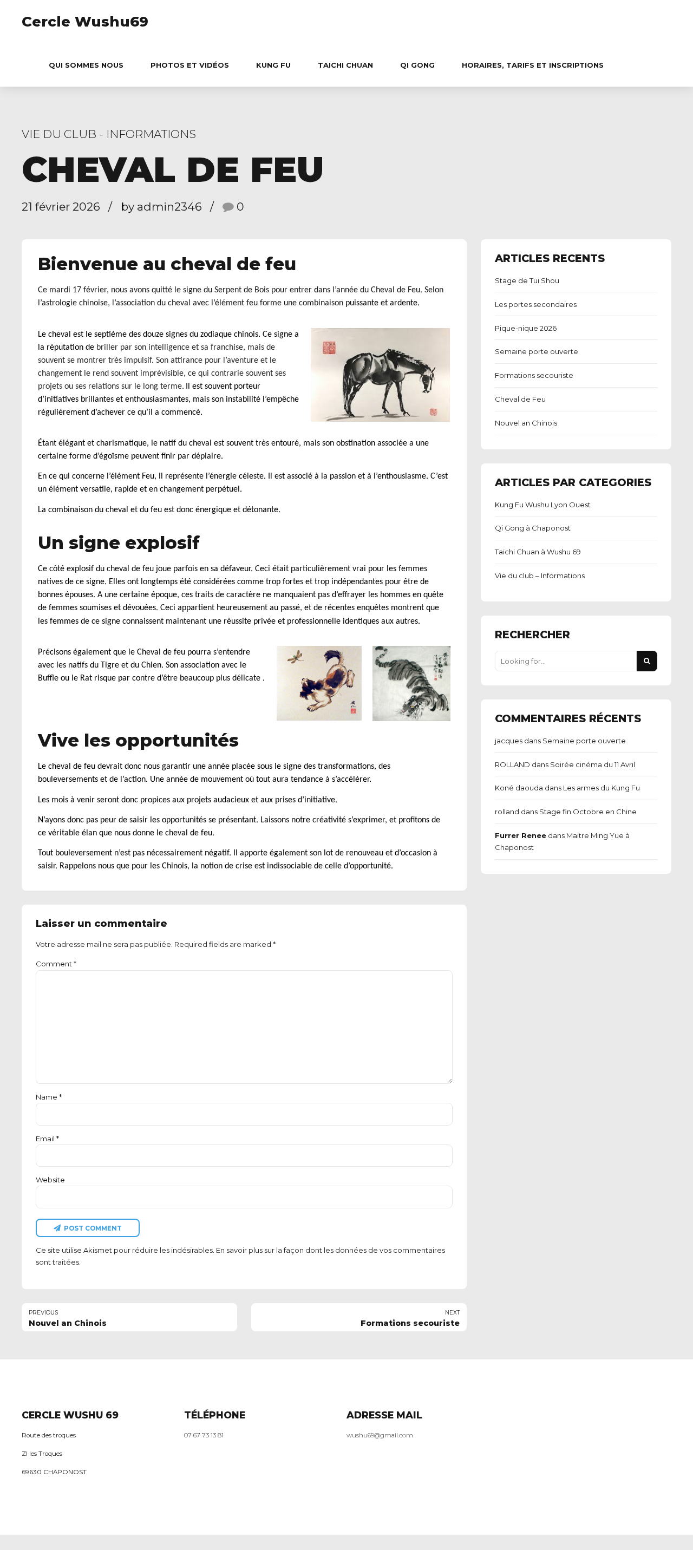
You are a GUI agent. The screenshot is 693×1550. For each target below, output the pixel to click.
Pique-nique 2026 (526, 328)
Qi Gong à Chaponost (533, 528)
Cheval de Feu (520, 399)
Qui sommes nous (86, 65)
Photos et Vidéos (190, 65)
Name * (49, 1097)
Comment (56, 963)
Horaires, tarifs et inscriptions (533, 65)
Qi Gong (417, 65)
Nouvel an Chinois (526, 422)
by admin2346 (161, 206)
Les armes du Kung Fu (601, 787)
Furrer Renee (520, 835)
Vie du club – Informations (540, 575)
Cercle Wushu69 (85, 21)
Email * (47, 1138)
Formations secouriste (534, 375)
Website (50, 1179)
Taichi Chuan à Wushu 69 (538, 551)
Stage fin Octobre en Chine (588, 811)
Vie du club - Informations (109, 134)
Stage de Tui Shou (527, 280)
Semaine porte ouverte (536, 351)
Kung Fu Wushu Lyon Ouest (543, 504)
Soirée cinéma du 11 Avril (592, 764)
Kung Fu (273, 65)
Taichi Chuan (345, 65)
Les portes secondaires (536, 304)
